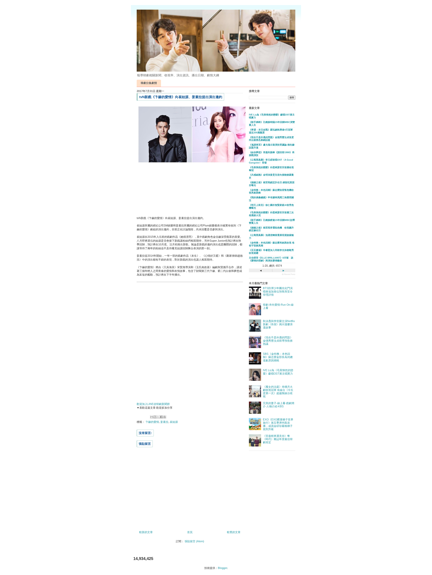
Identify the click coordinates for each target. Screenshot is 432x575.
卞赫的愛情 (152, 421)
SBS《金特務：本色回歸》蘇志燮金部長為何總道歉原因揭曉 (278, 357)
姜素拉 (164, 421)
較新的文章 (146, 532)
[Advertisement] (190, 188)
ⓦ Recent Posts (288, 274)
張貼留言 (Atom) (194, 541)
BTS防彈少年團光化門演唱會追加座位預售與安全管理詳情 (278, 291)
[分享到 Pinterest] (164, 417)
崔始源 (174, 421)
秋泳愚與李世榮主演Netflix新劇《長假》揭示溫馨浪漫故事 (279, 324)
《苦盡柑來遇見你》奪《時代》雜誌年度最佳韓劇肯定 (278, 439)
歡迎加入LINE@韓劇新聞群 (153, 404)
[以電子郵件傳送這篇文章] (151, 417)
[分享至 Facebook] (161, 417)
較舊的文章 (233, 532)
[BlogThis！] (155, 417)
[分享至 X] (158, 417)
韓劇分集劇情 (149, 83)
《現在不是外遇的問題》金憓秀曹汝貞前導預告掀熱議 (278, 340)
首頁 (190, 532)
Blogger (222, 568)
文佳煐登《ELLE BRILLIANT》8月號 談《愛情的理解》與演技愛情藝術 (271, 259)
